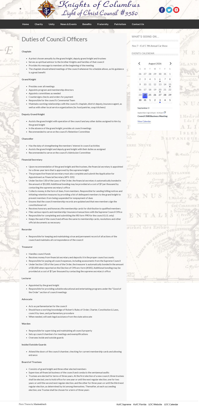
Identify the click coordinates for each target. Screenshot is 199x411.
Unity (52, 24)
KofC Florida (139, 404)
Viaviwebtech (40, 404)
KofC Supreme (124, 404)
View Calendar (144, 121)
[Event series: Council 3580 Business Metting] (165, 113)
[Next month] (170, 63)
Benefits (86, 24)
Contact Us (138, 24)
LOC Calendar (171, 404)
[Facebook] (162, 12)
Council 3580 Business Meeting (152, 116)
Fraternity (103, 24)
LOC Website (155, 404)
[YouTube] (176, 12)
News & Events (68, 24)
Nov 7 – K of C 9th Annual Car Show (149, 45)
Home (25, 24)
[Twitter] (169, 12)
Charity (39, 24)
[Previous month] (139, 63)
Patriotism (120, 24)
